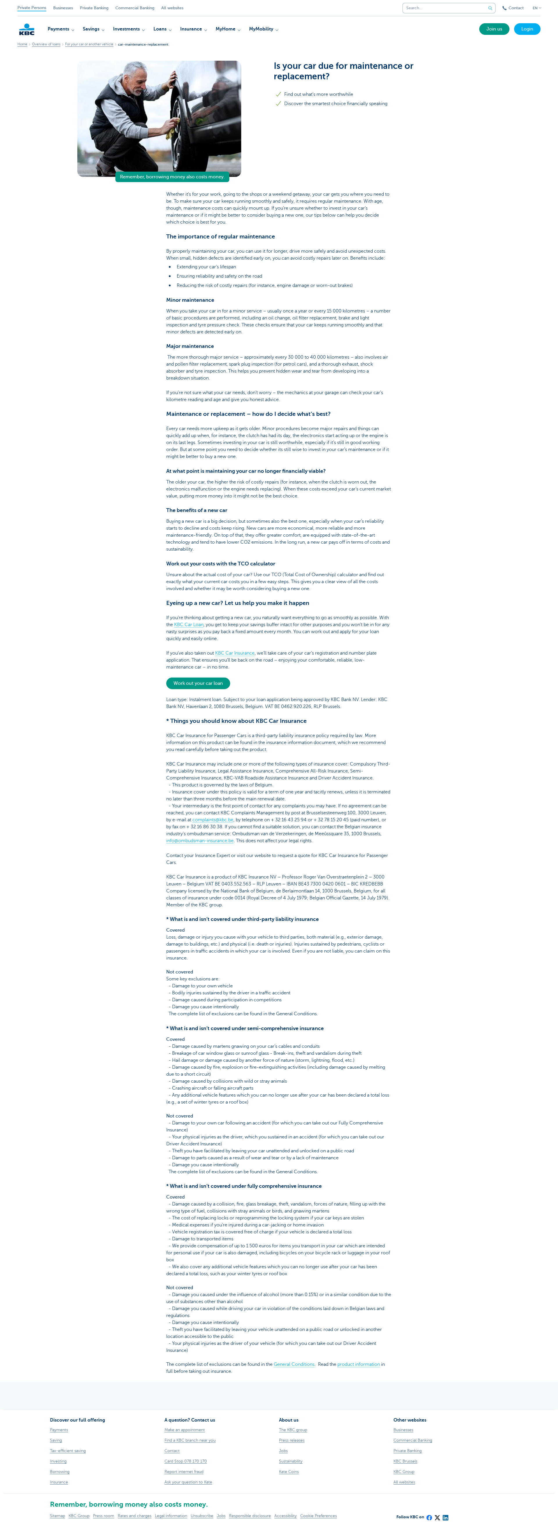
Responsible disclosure (250, 1516)
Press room (103, 1516)
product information (358, 1364)
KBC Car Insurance (235, 653)
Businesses (63, 8)
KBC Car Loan (188, 624)
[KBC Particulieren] (26, 29)
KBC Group (79, 1516)
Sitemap (57, 1516)
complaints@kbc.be (212, 819)
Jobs (221, 1516)
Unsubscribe (202, 1516)
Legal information (171, 1516)
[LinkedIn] (445, 1515)
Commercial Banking (134, 8)
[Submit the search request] (490, 8)
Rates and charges (134, 1516)
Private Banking (94, 8)
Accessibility (285, 1516)
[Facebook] (428, 1515)
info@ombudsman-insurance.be (200, 840)
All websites (172, 8)
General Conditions (294, 1364)
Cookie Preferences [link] (318, 1516)
